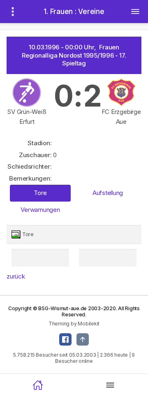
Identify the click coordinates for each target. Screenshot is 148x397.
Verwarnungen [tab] (40, 210)
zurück (16, 276)
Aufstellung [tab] (107, 193)
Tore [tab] (40, 193)
